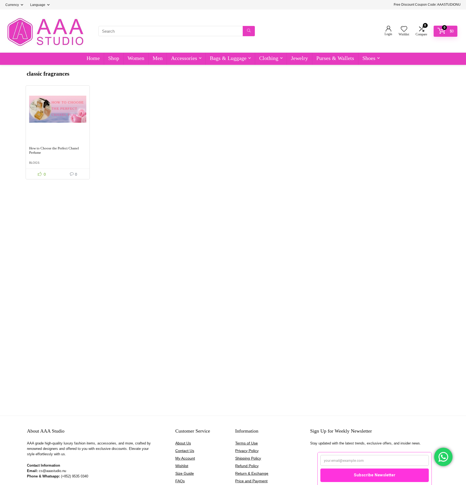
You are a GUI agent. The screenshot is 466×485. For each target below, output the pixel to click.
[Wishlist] (404, 29)
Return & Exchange (251, 473)
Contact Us (184, 451)
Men (158, 58)
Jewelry (299, 58)
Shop (113, 58)
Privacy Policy (247, 451)
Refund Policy (247, 466)
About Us (183, 443)
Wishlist (181, 466)
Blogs (34, 162)
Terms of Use (246, 443)
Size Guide (184, 473)
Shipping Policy (248, 458)
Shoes (368, 58)
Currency (12, 5)
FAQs (180, 481)
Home (93, 58)
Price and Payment (251, 481)
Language (37, 5)
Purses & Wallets (335, 58)
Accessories (184, 58)
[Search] (249, 31)
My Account (185, 458)
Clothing (268, 58)
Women (136, 58)
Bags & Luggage (228, 58)
